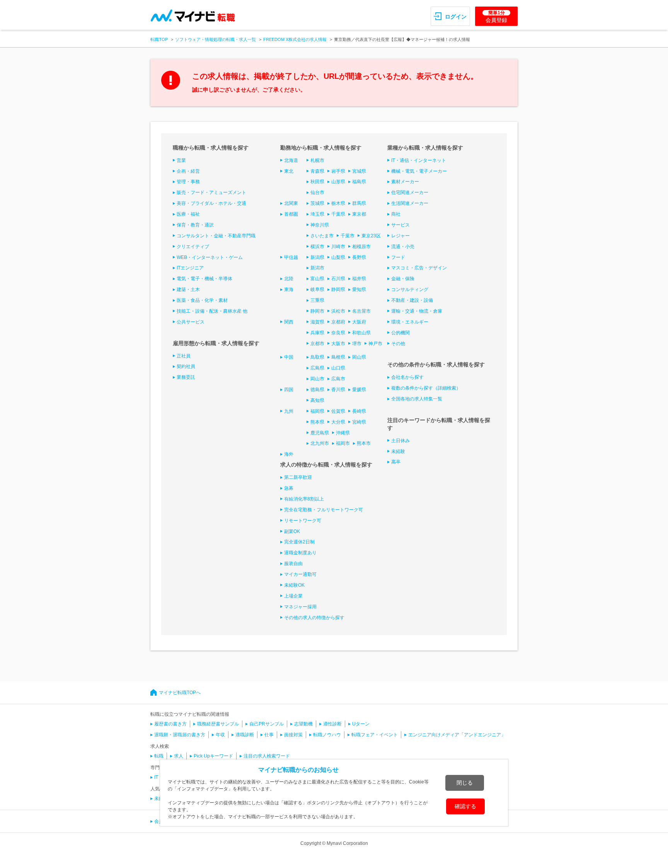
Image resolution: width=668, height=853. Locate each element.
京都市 (317, 343)
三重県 (317, 300)
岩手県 (338, 171)
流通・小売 (402, 246)
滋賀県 (317, 322)
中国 (288, 357)
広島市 (338, 378)
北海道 (291, 160)
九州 (288, 411)
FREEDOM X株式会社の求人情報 (295, 39)
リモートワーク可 (302, 520)
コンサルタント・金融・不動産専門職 (216, 235)
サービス (400, 225)
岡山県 (359, 357)
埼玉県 (317, 214)
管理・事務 (188, 181)
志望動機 (303, 724)
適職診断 (244, 734)
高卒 (395, 462)
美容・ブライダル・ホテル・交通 (211, 203)
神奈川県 (319, 225)
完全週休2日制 (299, 542)
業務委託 (186, 377)
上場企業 (293, 596)
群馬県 (359, 203)
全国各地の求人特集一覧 (416, 399)
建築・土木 (188, 289)
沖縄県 (343, 433)
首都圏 (291, 214)
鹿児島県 (319, 433)
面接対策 (293, 734)
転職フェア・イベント (374, 734)
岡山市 (317, 378)
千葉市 (347, 235)
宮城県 (359, 171)
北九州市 (319, 443)
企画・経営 (188, 171)
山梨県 (338, 257)
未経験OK (294, 585)
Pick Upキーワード (213, 756)
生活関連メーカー (409, 203)
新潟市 (317, 268)
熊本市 (364, 443)
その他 (398, 343)
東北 (288, 171)
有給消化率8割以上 (304, 499)
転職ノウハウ (327, 734)
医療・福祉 (188, 214)
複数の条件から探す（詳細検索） (426, 388)
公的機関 (400, 332)
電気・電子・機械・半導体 (204, 278)
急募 (288, 488)
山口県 (338, 368)
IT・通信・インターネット (418, 160)
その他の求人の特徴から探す (314, 617)
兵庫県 (317, 332)
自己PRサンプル (266, 724)
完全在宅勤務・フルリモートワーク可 (323, 509)
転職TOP (159, 39)
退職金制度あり (300, 552)
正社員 (184, 356)
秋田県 (317, 181)
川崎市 (338, 246)
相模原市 (361, 246)
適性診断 (332, 724)
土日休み (400, 440)
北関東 (291, 203)
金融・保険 (402, 278)
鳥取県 (317, 357)
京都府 (338, 322)
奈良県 (338, 332)
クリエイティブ (193, 246)
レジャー (400, 235)
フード (398, 257)
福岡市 (343, 443)
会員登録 (496, 16)
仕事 (269, 734)
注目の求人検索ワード (267, 756)
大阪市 (338, 343)
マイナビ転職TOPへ (180, 692)
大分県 (338, 422)
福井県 (359, 278)
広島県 (317, 368)
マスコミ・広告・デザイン (419, 268)
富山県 (317, 278)
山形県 (338, 181)
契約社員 (186, 366)
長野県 (359, 257)
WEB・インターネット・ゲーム (210, 257)
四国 (288, 389)
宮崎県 (359, 422)
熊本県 (317, 422)
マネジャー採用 (300, 607)
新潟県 (317, 257)
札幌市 (317, 160)
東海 (288, 289)
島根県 (338, 357)
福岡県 (317, 411)
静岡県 (338, 289)
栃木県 (338, 203)
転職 (159, 756)
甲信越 (291, 257)
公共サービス (190, 322)
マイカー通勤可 (300, 574)
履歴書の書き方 (170, 724)
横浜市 (317, 246)
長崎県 (359, 411)
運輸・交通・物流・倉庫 (416, 311)
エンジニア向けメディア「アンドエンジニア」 (457, 734)
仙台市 (317, 192)
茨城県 (317, 203)
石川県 (338, 278)
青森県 (317, 171)
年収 (220, 734)
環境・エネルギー (409, 322)
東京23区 (371, 235)
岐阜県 (317, 289)
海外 (288, 454)
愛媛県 (359, 389)
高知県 (317, 400)
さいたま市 (322, 235)
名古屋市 (361, 311)
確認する (465, 806)
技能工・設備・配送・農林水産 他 (212, 311)
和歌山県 (361, 332)
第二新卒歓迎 (298, 477)
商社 (395, 214)
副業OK (292, 531)
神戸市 (375, 343)
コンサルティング (409, 289)
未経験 (398, 451)
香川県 (338, 389)
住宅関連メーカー (409, 192)
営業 (181, 160)
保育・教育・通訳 (195, 225)
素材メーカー (405, 181)
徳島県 (317, 389)
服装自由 (293, 563)
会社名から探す (407, 377)
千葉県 (338, 214)
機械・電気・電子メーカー (419, 171)
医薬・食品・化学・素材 (202, 300)
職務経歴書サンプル (218, 724)
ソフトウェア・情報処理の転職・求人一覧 (215, 39)
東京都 (359, 214)
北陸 (288, 278)
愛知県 (359, 289)
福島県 (359, 181)
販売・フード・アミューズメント (211, 192)
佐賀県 (338, 411)
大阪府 (359, 322)
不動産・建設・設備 (412, 300)
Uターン (361, 724)
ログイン (456, 17)
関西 (288, 322)
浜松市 (338, 311)
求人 (178, 756)
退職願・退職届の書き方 (179, 734)
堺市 (356, 343)
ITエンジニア (190, 268)
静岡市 (317, 311)
